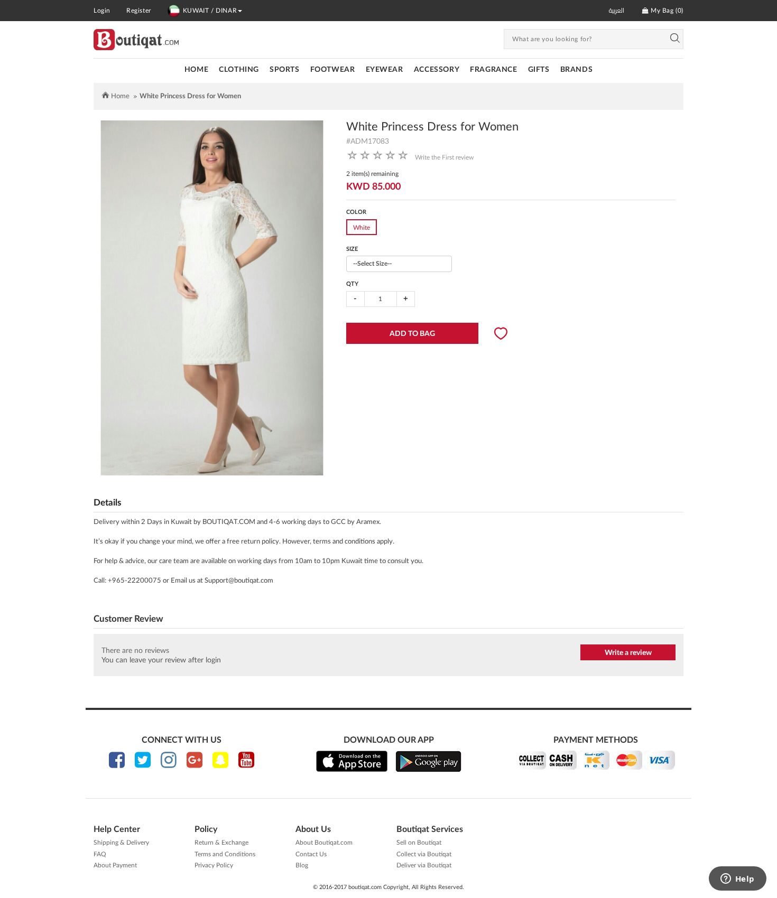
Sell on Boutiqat (418, 842)
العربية (616, 10)
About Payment (115, 865)
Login (102, 10)
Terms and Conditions (225, 854)
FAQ (100, 854)
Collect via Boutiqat (423, 854)
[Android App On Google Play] (428, 761)
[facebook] (117, 760)
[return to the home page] (136, 39)
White (361, 227)
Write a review (628, 653)
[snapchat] (220, 760)
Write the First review (444, 157)
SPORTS (285, 69)
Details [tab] (107, 502)
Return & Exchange (221, 842)
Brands (576, 69)
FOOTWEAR (332, 69)
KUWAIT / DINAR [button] (210, 10)
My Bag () (666, 10)
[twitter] (143, 760)
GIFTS (539, 69)
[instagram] (169, 760)
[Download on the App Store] (351, 761)
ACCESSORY (436, 69)
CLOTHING (239, 69)
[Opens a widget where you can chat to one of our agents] (737, 879)
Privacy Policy (214, 865)
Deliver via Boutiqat (423, 865)
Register (138, 10)
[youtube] (246, 760)
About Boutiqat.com (324, 842)
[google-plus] (194, 760)
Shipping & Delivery (121, 842)
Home (196, 69)
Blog (301, 865)
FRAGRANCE (493, 69)
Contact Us (311, 854)
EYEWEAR (384, 69)
